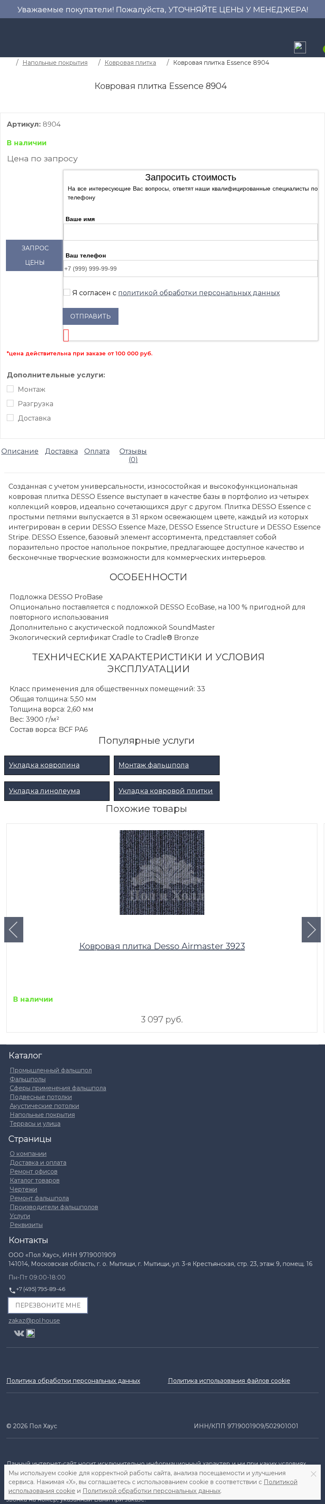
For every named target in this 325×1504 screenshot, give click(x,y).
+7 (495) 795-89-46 (40, 1289)
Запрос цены (35, 255)
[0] (318, 48)
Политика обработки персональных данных (73, 1381)
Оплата (97, 451)
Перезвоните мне (47, 1305)
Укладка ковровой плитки (165, 791)
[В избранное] (306, 833)
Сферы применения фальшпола (58, 1088)
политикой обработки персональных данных (199, 293)
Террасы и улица (35, 1123)
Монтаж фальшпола (153, 765)
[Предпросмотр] (162, 874)
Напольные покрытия (42, 1115)
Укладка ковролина (44, 765)
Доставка (34, 418)
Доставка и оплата (38, 1162)
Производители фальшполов (54, 1207)
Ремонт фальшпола (39, 1198)
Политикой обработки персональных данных (151, 1491)
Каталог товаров (35, 1180)
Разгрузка (35, 404)
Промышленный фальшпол (51, 1070)
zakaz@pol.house (34, 1320)
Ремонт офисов (34, 1171)
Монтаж (31, 389)
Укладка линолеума (44, 791)
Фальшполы (28, 1079)
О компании (28, 1154)
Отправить (90, 316)
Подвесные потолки (41, 1097)
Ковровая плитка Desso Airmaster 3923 (162, 946)
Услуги (20, 1216)
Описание (20, 451)
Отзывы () (133, 455)
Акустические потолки (44, 1106)
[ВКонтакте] (19, 1333)
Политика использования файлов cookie (229, 1381)
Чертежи (23, 1189)
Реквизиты (26, 1225)
